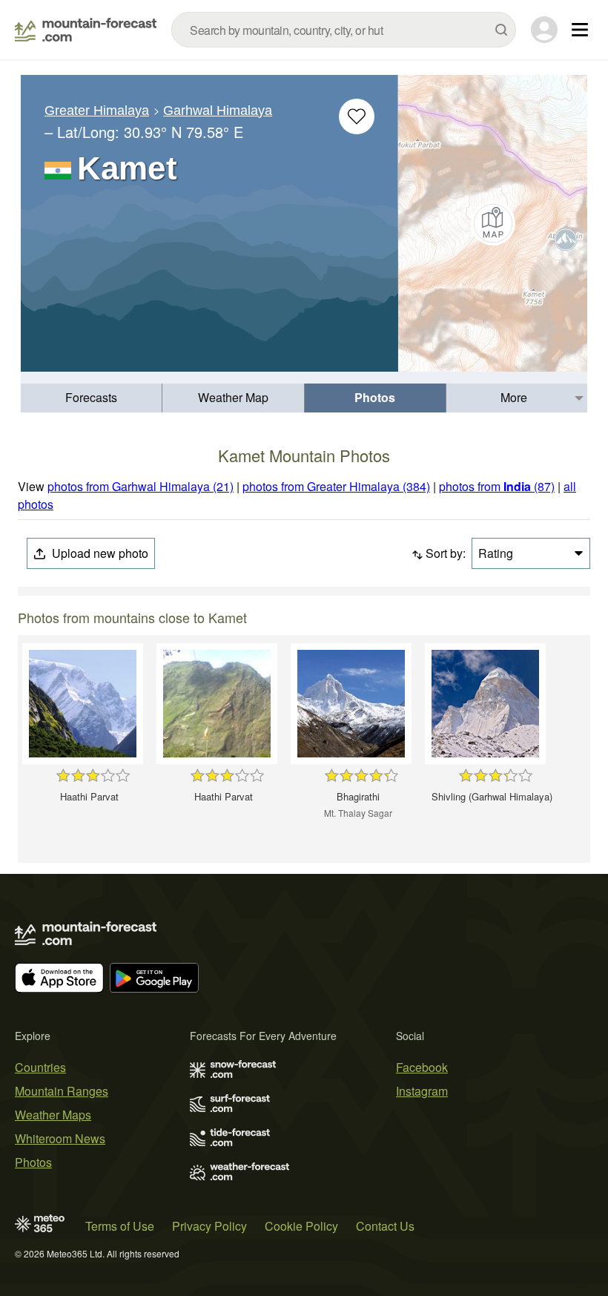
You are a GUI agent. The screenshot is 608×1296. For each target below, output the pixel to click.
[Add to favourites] (356, 116)
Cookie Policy (301, 1225)
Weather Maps (53, 1114)
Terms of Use (119, 1225)
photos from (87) (497, 486)
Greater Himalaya (96, 110)
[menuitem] (91, 398)
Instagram (422, 1090)
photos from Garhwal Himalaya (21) (140, 486)
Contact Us (385, 1225)
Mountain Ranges (61, 1090)
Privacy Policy (209, 1225)
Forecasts (91, 397)
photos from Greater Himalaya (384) (336, 486)
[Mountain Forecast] (85, 30)
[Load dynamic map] (492, 223)
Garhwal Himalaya (217, 110)
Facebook (422, 1067)
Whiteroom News (60, 1138)
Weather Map (233, 397)
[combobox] (343, 29)
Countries (40, 1067)
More (513, 397)
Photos (374, 397)
